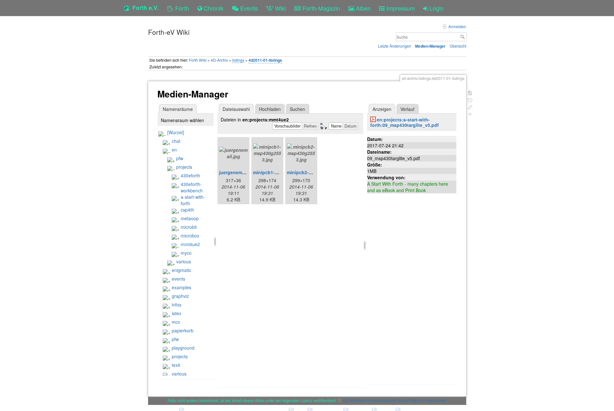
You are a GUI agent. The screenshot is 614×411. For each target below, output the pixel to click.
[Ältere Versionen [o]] (470, 99)
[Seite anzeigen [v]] (470, 92)
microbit (189, 227)
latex (176, 313)
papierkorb (182, 330)
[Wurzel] (175, 132)
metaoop (190, 218)
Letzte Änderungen (394, 46)
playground (183, 348)
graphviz (180, 296)
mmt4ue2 (190, 244)
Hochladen (270, 109)
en (174, 149)
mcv (176, 322)
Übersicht (458, 46)
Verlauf (407, 109)
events (178, 278)
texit (176, 365)
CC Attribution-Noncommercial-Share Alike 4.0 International (394, 400)
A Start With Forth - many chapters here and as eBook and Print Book (407, 187)
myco (186, 253)
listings (238, 60)
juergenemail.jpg (237, 172)
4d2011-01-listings (265, 60)
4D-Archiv (219, 60)
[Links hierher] (470, 106)
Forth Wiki (198, 60)
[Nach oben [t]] (470, 114)
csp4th (187, 209)
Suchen (297, 109)
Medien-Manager (430, 46)
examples (181, 287)
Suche (463, 37)
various (183, 261)
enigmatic (181, 270)
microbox (190, 235)
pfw (179, 158)
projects (184, 167)
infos (176, 304)
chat (176, 141)
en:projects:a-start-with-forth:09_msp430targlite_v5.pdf (404, 122)
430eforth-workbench (192, 187)
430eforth (190, 175)
